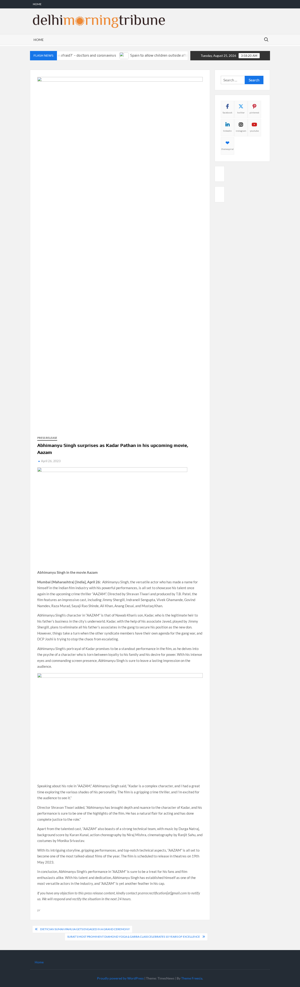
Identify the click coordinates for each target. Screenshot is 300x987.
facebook (227, 112)
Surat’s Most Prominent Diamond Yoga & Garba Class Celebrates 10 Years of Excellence (133, 936)
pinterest (254, 112)
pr (39, 910)
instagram (241, 130)
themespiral (227, 149)
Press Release (47, 437)
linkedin (227, 130)
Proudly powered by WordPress (120, 978)
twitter (241, 112)
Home (37, 4)
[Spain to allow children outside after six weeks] (114, 55)
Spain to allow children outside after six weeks (157, 55)
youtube (254, 130)
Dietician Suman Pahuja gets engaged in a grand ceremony (85, 929)
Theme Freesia (191, 978)
